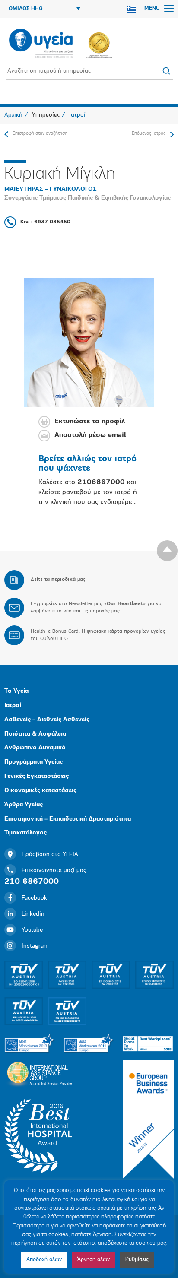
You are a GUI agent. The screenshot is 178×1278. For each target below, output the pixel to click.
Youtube (32, 930)
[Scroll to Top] (167, 550)
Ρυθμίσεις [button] (137, 1259)
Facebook (34, 898)
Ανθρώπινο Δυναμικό (35, 748)
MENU (153, 8)
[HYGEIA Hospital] (40, 44)
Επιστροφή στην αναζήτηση (40, 133)
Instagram (35, 946)
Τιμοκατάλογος (25, 833)
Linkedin (33, 914)
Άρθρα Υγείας (23, 805)
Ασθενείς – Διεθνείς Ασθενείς (46, 720)
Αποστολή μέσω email (90, 435)
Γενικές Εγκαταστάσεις (36, 776)
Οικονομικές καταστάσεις (40, 790)
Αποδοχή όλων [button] (44, 1259)
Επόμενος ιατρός (148, 133)
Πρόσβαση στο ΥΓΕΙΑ (50, 854)
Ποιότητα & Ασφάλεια (35, 734)
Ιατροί (12, 705)
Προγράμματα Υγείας (33, 762)
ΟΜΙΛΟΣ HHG (26, 8)
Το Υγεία (16, 691)
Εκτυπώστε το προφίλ (89, 422)
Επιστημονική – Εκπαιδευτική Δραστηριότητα (67, 819)
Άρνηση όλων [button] (93, 1259)
